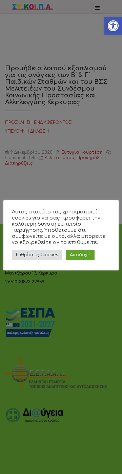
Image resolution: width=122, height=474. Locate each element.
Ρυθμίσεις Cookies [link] (37, 254)
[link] (113, 26)
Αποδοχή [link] (80, 254)
